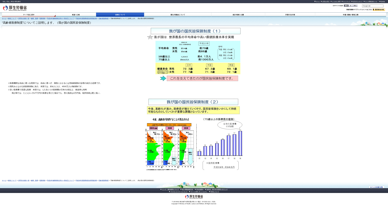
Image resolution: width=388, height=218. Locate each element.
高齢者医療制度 (104, 18)
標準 (346, 6)
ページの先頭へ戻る (377, 187)
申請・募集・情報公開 (350, 15)
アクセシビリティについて (179, 191)
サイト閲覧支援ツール (371, 1)
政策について (120, 15)
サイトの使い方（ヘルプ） (199, 191)
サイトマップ (346, 1)
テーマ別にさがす (28, 15)
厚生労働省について (177, 15)
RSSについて (215, 191)
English (383, 1)
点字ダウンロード (358, 1)
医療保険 (42, 18)
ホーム (318, 1)
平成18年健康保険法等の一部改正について (60, 18)
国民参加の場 (379, 9)
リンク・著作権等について (170, 189)
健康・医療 (34, 18)
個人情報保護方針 (187, 189)
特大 (355, 6)
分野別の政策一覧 (23, 18)
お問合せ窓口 (325, 1)
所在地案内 (199, 189)
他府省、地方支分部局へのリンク (217, 189)
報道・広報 (76, 15)
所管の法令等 (290, 15)
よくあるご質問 (336, 1)
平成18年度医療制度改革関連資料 (86, 18)
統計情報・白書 (238, 15)
